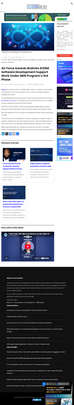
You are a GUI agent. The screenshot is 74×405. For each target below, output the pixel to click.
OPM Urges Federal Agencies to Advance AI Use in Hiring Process (28, 344)
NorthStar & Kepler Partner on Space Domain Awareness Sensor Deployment (32, 386)
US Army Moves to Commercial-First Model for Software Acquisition (29, 323)
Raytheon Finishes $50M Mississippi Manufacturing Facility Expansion (29, 358)
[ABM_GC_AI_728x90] (37, 17)
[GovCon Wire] (37, 7)
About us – (10, 302)
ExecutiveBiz (12, 347)
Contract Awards (15, 57)
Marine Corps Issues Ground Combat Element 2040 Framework (28, 338)
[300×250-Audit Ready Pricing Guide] (65, 72)
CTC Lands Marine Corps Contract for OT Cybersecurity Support (28, 364)
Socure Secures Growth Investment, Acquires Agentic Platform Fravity (12, 166)
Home (5, 57)
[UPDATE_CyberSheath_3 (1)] (65, 123)
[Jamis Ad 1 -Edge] (65, 149)
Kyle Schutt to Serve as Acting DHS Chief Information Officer (27, 310)
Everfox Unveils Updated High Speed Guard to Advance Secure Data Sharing (32, 379)
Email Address (61, 49)
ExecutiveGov (12, 305)
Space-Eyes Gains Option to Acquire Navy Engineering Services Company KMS (13, 204)
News (42, 84)
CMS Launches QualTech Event (17, 316)
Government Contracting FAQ (24, 302)
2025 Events (40, 302)
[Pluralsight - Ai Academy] (65, 98)
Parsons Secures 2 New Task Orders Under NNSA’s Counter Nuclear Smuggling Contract (36, 352)
